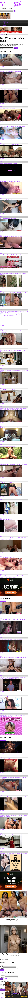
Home (4, 21)
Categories (5, 22)
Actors (4, 25)
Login (2, 978)
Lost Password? (7, 978)
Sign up (2, 969)
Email (1, 966)
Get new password (4, 989)
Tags (4, 23)
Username (2, 965)
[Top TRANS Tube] (11, 6)
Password (2, 968)
